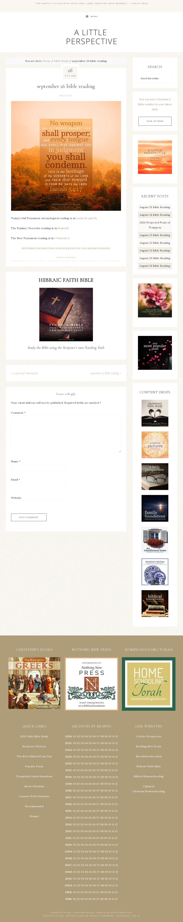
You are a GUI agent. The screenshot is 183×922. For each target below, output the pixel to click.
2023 (68, 756)
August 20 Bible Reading (155, 258)
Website (16, 497)
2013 (68, 824)
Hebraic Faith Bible (149, 766)
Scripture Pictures (34, 746)
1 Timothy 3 (61, 238)
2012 (68, 831)
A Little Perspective (91, 36)
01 (74, 736)
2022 (68, 763)
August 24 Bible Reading (155, 214)
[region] (34, 683)
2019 (68, 783)
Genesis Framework (101, 916)
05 (90, 736)
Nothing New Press (148, 746)
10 (109, 743)
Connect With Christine (34, 796)
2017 (68, 797)
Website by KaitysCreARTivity (115, 913)
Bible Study (65, 96)
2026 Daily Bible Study (34, 736)
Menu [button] (94, 16)
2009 (68, 851)
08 (102, 736)
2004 (68, 885)
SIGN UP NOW (155, 121)
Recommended (34, 806)
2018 (68, 790)
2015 (68, 811)
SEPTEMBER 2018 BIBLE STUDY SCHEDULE (45, 248)
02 (78, 736)
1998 (68, 899)
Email (15, 479)
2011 (68, 838)
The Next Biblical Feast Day (34, 756)
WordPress (123, 916)
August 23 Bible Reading (155, 235)
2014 (68, 817)
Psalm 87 (63, 228)
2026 (68, 736)
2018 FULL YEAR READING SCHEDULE (90, 248)
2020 (68, 777)
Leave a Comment (66, 257)
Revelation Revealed (149, 756)
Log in (136, 916)
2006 (68, 872)
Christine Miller (83, 913)
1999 (68, 892)
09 (106, 743)
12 (116, 743)
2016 (68, 804)
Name (15, 461)
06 (94, 736)
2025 (68, 743)
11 (113, 743)
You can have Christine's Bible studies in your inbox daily (155, 104)
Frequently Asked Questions (34, 776)
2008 (68, 858)
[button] (34, 683)
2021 (68, 770)
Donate (34, 816)
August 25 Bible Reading (155, 207)
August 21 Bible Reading (155, 250)
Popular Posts (34, 766)
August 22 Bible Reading (155, 242)
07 (98, 736)
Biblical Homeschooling (149, 776)
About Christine (34, 786)
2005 (68, 878)
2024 (68, 750)
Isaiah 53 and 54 (86, 218)
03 (82, 736)
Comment (18, 412)
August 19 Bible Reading (155, 265)
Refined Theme (75, 916)
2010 (68, 844)
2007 (68, 865)
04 (86, 736)
